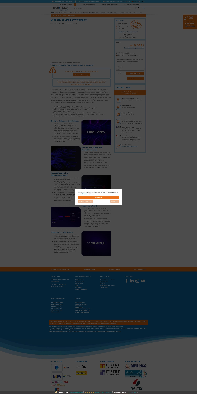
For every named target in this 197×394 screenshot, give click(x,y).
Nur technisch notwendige (85, 201)
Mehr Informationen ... (87, 193)
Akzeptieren (98, 197)
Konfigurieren (114, 201)
